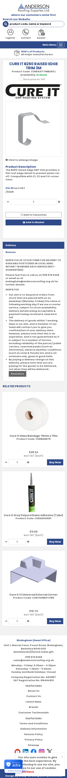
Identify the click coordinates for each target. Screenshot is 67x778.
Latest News (33, 701)
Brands (33, 707)
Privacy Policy (34, 739)
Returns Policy (33, 734)
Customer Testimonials (33, 712)
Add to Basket (34, 222)
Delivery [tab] (11, 245)
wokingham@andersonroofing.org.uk (30, 281)
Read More (17, 373)
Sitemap (33, 745)
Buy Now (55, 462)
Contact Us (33, 696)
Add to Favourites (35, 214)
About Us (33, 691)
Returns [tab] (11, 252)
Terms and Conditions (33, 723)
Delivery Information (33, 728)
